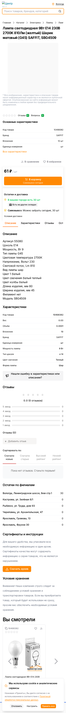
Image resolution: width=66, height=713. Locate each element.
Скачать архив (19, 568)
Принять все (48, 706)
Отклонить (16, 706)
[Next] (56, 661)
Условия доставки (13, 216)
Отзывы (49, 223)
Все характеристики (15, 151)
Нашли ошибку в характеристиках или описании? (35, 375)
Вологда (60, 4)
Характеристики (30, 223)
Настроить (32, 706)
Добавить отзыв (15, 441)
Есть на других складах (24, 204)
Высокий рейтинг (41, 457)
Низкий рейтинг (56, 457)
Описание (10, 223)
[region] (33, 661)
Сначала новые (9, 457)
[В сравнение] (41, 628)
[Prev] (10, 661)
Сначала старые (25, 457)
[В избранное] (35, 628)
